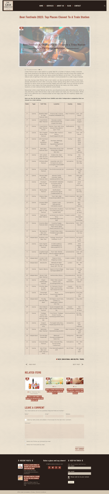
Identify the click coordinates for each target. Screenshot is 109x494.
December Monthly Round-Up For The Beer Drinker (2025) (32, 478)
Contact (77, 6)
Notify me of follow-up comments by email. (39, 441)
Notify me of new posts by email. (36, 444)
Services (50, 6)
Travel (82, 359)
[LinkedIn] (59, 467)
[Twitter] (52, 467)
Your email (71, 471)
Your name (71, 465)
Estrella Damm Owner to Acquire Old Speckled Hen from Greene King (35, 398)
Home (41, 6)
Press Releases (34, 393)
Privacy (33, 492)
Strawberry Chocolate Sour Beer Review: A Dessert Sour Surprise (75, 391)
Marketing (34, 392)
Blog (69, 6)
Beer (59, 359)
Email (47, 414)
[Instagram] (56, 467)
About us (60, 6)
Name (27, 414)
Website (68, 414)
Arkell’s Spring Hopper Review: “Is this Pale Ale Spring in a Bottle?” (55, 391)
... (30, 473)
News (39, 392)
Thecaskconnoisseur (32, 69)
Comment (28, 423)
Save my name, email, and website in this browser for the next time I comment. (49, 419)
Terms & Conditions (41, 492)
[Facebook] (49, 467)
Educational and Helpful (70, 359)
